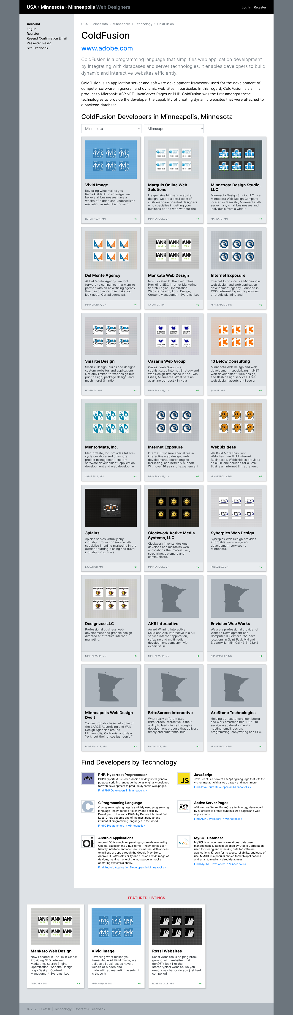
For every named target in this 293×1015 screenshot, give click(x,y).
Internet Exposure (228, 275)
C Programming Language (120, 803)
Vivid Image (96, 185)
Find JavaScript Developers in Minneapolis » (222, 787)
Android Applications (115, 838)
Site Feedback (37, 48)
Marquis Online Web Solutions (167, 187)
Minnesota (53, 7)
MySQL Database (208, 838)
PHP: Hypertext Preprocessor (122, 774)
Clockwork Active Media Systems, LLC (171, 535)
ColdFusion (165, 24)
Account (33, 24)
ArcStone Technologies (233, 712)
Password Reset (39, 43)
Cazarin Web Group (167, 361)
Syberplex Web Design (232, 533)
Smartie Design (100, 361)
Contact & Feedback (90, 1009)
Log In (246, 7)
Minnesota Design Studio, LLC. (235, 187)
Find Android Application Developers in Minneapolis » (132, 867)
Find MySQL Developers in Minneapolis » (220, 864)
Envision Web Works (230, 623)
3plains (92, 533)
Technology (143, 24)
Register (260, 7)
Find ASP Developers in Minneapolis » (218, 818)
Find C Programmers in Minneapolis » (121, 825)
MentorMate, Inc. (101, 447)
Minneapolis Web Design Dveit (109, 715)
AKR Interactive (163, 623)
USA (32, 7)
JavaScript (203, 774)
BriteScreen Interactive (170, 712)
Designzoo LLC (99, 623)
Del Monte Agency (102, 275)
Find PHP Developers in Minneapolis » (122, 790)
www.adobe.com (107, 48)
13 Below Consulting (230, 361)
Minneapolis (99, 7)
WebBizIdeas (223, 447)
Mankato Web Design (168, 275)
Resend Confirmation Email (47, 38)
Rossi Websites (167, 951)
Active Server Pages (211, 803)
